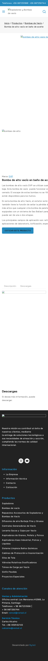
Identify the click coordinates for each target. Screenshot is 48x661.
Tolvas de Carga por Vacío (15, 567)
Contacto (11, 483)
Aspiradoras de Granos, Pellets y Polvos (23, 535)
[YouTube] (27, 460)
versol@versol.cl (17, 612)
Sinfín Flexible (9, 572)
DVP (11, 176)
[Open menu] (3, 11)
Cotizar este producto (18, 230)
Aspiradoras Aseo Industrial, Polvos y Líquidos (21, 542)
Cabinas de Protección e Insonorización (22, 553)
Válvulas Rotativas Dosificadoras (19, 562)
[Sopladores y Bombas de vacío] (21, 11)
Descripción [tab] (10, 286)
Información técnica (16, 478)
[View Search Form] (44, 11)
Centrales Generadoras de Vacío (19, 526)
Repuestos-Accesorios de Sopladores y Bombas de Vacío (22, 515)
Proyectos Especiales (13, 576)
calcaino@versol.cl (12, 628)
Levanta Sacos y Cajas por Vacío (19, 530)
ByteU (32, 645)
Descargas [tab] (25, 286)
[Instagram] (21, 460)
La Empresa (12, 474)
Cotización (11, 487)
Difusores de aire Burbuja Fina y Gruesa (22, 521)
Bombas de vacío (11, 508)
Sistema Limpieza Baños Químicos (20, 548)
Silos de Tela (8, 557)
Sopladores (8, 503)
